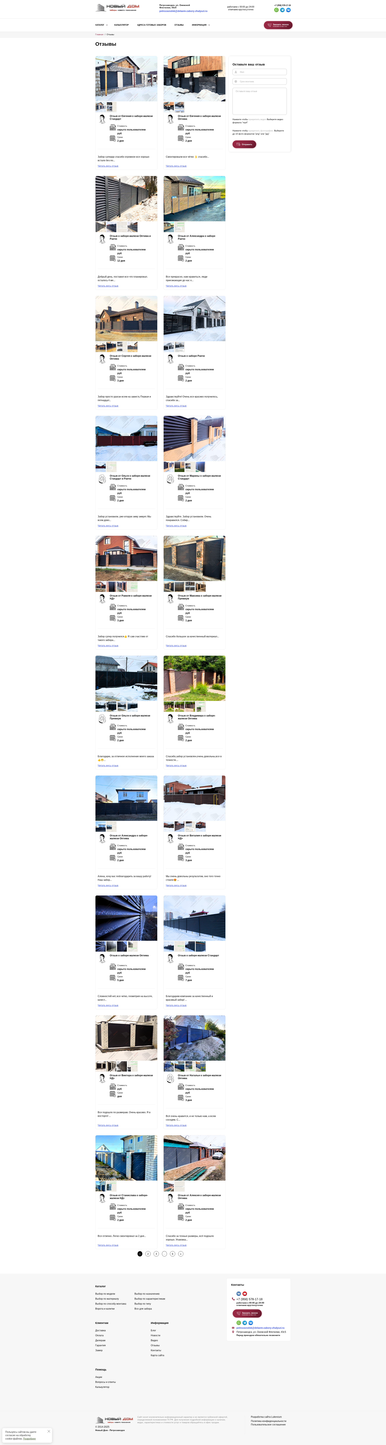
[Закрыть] (48, 1431)
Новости (155, 1335)
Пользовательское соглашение (268, 1424)
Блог (153, 1330)
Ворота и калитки (105, 1308)
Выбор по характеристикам (149, 1298)
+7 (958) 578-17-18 (282, 5)
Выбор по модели (105, 1294)
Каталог (99, 25)
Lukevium (276, 1417)
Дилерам (100, 1340)
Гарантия (100, 1345)
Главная (99, 34)
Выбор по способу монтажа (110, 1303)
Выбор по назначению (147, 1294)
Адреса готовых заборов (151, 25)
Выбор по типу (142, 1303)
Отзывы (179, 25)
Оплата (99, 1335)
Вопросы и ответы (105, 1382)
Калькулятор (121, 25)
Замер (99, 1350)
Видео (154, 1340)
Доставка (100, 1330)
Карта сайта (157, 1355)
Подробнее (29, 1438)
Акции (98, 1377)
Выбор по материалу (107, 1298)
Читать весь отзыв (108, 166)
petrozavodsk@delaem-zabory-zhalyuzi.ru (183, 11)
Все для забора (143, 1308)
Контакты (156, 1350)
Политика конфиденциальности (268, 1421)
